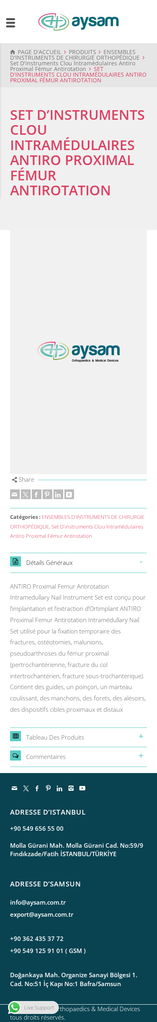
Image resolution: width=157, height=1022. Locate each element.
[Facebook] (36, 494)
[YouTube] (82, 788)
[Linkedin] (58, 494)
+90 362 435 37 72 (37, 938)
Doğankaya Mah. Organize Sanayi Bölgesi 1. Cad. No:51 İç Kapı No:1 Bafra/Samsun (73, 979)
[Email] (15, 494)
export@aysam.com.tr (41, 914)
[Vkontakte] (69, 494)
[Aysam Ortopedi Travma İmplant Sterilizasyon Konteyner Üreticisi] (78, 21)
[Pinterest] (47, 494)
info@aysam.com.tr (38, 902)
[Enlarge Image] (78, 352)
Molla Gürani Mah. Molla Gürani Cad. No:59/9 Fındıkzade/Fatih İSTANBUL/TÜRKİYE (76, 849)
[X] (26, 494)
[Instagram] (71, 788)
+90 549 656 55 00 (37, 828)
